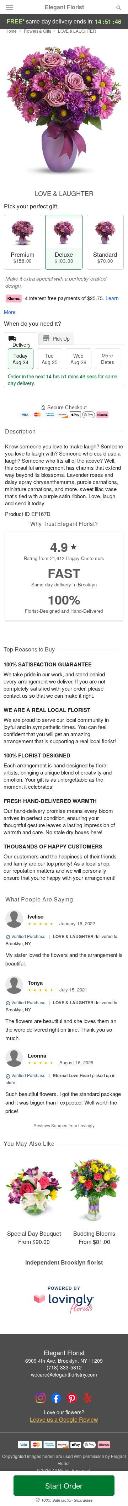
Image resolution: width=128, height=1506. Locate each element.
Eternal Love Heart (72, 1075)
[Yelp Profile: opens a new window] (87, 1398)
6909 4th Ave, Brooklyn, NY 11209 (64, 1360)
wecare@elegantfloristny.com (64, 1374)
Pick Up (61, 338)
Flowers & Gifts (37, 31)
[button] (113, 1490)
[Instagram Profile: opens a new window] (41, 1398)
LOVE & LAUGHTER (73, 936)
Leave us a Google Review (64, 1419)
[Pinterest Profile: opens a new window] (72, 1398)
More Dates (107, 358)
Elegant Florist (64, 7)
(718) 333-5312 (64, 1367)
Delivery (21, 343)
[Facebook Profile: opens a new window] (56, 1398)
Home (11, 31)
